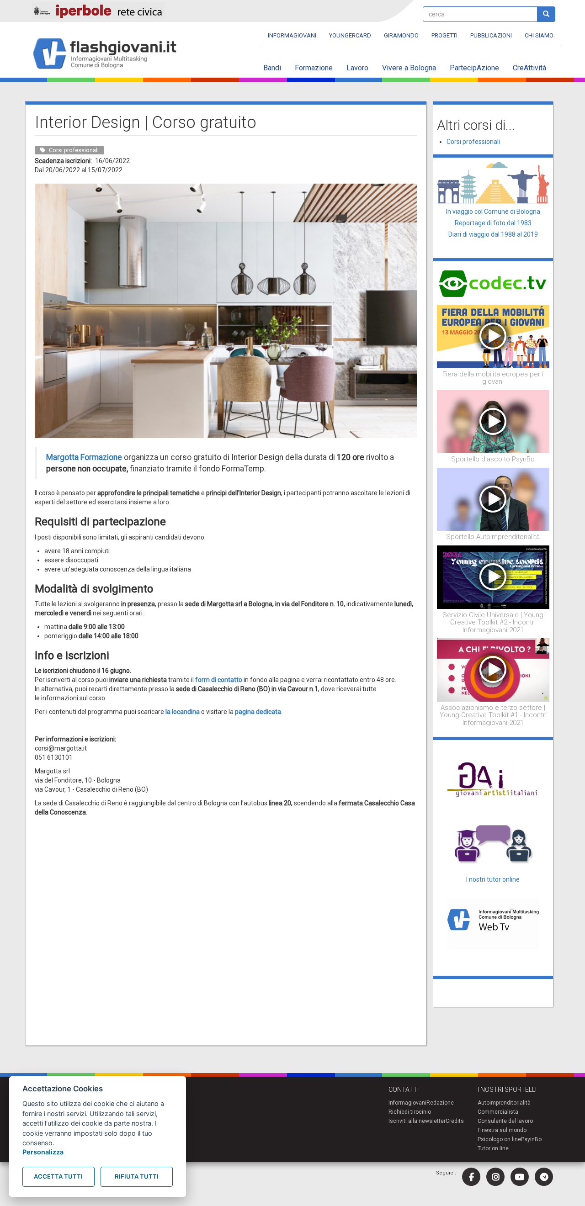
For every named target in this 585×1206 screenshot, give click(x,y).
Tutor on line (493, 1148)
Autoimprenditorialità (504, 1103)
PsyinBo (531, 1139)
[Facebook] (471, 1177)
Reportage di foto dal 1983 (493, 223)
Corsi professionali (473, 141)
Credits (455, 1121)
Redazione (440, 1103)
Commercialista (498, 1112)
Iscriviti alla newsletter (417, 1121)
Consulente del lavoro (505, 1121)
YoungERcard (350, 35)
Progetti (444, 35)
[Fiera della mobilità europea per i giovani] (493, 335)
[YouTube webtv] (520, 1177)
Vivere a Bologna (409, 67)
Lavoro (357, 67)
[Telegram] (544, 1177)
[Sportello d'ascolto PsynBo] (493, 421)
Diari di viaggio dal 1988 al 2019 (493, 234)
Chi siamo (539, 35)
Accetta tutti (58, 1176)
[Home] (108, 54)
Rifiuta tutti (137, 1176)
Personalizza (43, 1152)
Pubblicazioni (491, 35)
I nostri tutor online (493, 879)
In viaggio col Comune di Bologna (493, 211)
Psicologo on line (499, 1139)
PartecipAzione (474, 67)
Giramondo (401, 35)
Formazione (314, 67)
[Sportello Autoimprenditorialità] (493, 499)
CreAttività (529, 67)
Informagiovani (292, 35)
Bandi (272, 67)
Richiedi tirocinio (409, 1112)
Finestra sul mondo (502, 1130)
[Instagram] (495, 1177)
